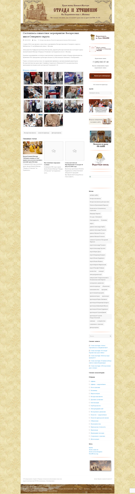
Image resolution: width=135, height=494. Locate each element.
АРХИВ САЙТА (94, 195)
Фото (75, 489)
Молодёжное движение (98, 412)
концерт (101, 271)
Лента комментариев (95, 451)
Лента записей (93, 449)
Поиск (105, 29)
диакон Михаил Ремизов (97, 236)
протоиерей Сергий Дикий (98, 312)
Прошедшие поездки (97, 433)
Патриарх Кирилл (95, 213)
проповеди (105, 296)
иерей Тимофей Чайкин (97, 268)
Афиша (93, 381)
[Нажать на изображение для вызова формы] (100, 165)
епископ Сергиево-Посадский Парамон (99, 241)
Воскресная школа (45, 40)
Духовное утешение (97, 399)
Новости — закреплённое (99, 415)
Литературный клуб (97, 408)
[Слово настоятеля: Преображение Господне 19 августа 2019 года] (74, 151)
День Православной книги (102, 479)
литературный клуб (96, 274)
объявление (106, 286)
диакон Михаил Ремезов (97, 233)
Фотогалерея (72, 40)
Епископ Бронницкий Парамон (99, 205)
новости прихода (43, 133)
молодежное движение (97, 283)
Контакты (87, 489)
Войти (91, 447)
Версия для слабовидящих (102, 75)
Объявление (95, 421)
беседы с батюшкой (96, 217)
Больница (94, 390)
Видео (80, 489)
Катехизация (95, 402)
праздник (104, 289)
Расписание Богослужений (64, 489)
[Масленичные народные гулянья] (53, 151)
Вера (35, 40)
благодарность (94, 220)
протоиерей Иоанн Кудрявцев (99, 309)
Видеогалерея (95, 393)
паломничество (94, 289)
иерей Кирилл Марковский (98, 264)
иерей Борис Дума (95, 251)
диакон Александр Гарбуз (97, 226)
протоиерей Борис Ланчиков (98, 299)
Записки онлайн (96, 489)
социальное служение (96, 324)
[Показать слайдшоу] (29, 70)
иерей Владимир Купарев (97, 255)
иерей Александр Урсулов (97, 248)
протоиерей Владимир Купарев (99, 302)
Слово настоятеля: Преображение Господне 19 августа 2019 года (74, 164)
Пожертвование (107, 489)
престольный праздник (97, 293)
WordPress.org (93, 454)
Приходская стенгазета (98, 427)
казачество (93, 271)
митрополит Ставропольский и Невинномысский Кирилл (99, 278)
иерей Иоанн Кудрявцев (97, 258)
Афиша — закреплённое (98, 384)
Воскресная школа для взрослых (99, 202)
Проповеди (94, 430)
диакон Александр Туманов (98, 230)
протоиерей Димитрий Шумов (99, 306)
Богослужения (95, 387)
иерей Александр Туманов (97, 245)
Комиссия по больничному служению (98, 209)
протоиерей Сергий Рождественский (96, 316)
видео (91, 223)
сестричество (101, 321)
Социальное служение (98, 436)
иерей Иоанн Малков (96, 261)
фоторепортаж (56, 133)
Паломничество (96, 424)
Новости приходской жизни (59, 40)
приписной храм (95, 296)
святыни (92, 321)
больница (104, 220)
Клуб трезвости (96, 405)
